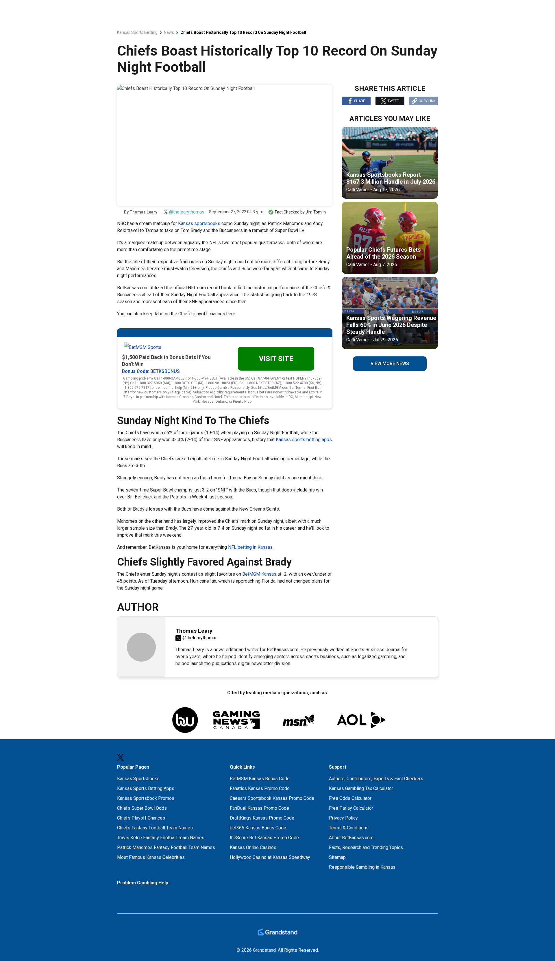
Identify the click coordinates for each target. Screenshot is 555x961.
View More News (390, 363)
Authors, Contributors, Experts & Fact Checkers (376, 778)
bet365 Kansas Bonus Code (258, 828)
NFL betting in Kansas (250, 547)
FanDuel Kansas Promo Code (259, 808)
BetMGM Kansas (259, 574)
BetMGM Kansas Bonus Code (260, 778)
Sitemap (337, 857)
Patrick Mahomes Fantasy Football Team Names (166, 847)
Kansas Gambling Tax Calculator (361, 788)
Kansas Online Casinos (253, 847)
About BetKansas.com (351, 837)
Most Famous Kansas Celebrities (151, 857)
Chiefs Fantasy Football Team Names (155, 828)
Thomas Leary (143, 212)
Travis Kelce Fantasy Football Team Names (160, 837)
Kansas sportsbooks (199, 223)
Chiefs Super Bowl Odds (142, 808)
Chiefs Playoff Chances (141, 818)
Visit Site (276, 359)
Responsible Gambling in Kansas (362, 867)
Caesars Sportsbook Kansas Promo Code (272, 798)
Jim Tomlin (316, 212)
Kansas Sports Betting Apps (145, 788)
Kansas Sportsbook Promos (145, 798)
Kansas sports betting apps (304, 439)
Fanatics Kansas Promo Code (260, 788)
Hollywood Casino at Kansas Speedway (270, 857)
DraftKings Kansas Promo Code (262, 818)
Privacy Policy (343, 818)
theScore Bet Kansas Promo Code (264, 837)
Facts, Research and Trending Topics (366, 847)
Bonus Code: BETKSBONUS (151, 371)
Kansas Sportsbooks (138, 778)
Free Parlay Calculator (351, 808)
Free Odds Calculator (350, 798)
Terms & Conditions (349, 828)
